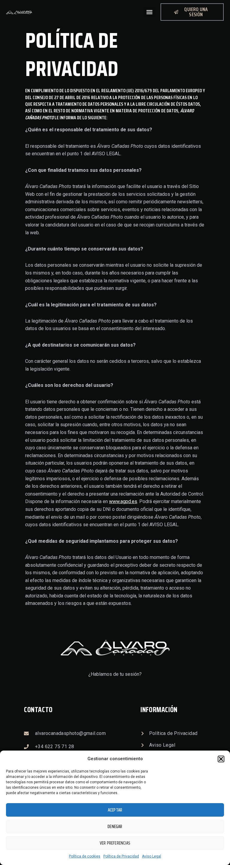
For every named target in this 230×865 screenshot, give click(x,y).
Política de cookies (84, 856)
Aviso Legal (151, 856)
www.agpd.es (123, 501)
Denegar (115, 826)
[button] (221, 759)
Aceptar (115, 810)
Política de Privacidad (121, 856)
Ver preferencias (115, 843)
